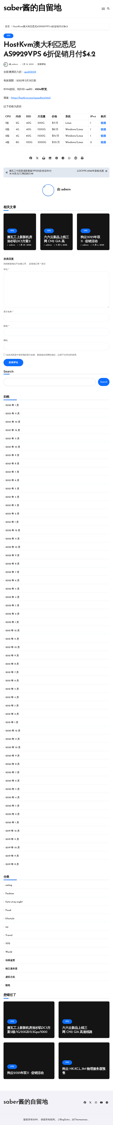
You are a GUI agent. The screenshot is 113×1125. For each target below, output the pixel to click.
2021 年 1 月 (11, 722)
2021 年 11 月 (12, 639)
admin (66, 189)
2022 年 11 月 (12, 539)
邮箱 (6, 326)
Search (9, 371)
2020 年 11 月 (12, 739)
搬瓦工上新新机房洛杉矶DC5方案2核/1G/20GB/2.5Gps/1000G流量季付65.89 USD (28, 1032)
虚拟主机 (10, 977)
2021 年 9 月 (12, 656)
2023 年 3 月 (12, 505)
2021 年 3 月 (12, 706)
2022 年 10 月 (12, 547)
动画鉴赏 (10, 960)
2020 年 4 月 (12, 797)
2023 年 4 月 (12, 497)
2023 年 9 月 (12, 455)
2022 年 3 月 (12, 605)
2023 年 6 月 (12, 480)
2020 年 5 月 (12, 789)
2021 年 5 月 (12, 689)
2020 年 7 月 (12, 772)
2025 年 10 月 (12, 422)
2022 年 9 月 (12, 555)
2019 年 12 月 (12, 831)
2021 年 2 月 (12, 714)
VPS (8, 36)
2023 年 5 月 (12, 489)
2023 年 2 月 (12, 514)
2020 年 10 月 (12, 747)
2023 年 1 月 (12, 522)
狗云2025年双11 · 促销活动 (25, 1073)
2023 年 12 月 (12, 430)
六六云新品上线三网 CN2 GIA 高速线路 (56, 241)
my (6, 927)
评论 (6, 269)
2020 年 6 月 (12, 781)
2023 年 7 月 (12, 472)
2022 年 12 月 (12, 530)
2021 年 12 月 (12, 630)
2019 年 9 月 (12, 856)
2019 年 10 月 (12, 847)
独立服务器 (11, 969)
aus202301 (30, 72)
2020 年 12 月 (12, 731)
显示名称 (8, 312)
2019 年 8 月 (12, 864)
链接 (103, 123)
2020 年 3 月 (12, 806)
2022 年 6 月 (12, 580)
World (8, 952)
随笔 (7, 985)
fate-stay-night (14, 902)
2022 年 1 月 (12, 622)
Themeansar (80, 1120)
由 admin (13, 64)
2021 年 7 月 (12, 672)
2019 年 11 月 (12, 839)
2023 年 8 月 (12, 464)
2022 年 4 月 (12, 597)
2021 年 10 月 (12, 647)
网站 (6, 340)
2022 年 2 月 (12, 614)
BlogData (64, 1120)
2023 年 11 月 (12, 439)
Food (8, 910)
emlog (8, 885)
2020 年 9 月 (12, 756)
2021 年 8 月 (12, 664)
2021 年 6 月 (12, 681)
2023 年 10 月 (12, 447)
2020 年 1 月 (12, 822)
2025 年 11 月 (12, 413)
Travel (8, 935)
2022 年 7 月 (12, 572)
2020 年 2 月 (12, 814)
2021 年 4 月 (12, 697)
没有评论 (42, 64)
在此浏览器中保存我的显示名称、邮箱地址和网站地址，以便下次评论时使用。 (42, 355)
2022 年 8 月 (12, 564)
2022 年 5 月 (12, 589)
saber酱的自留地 (32, 8)
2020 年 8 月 (12, 764)
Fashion (9, 893)
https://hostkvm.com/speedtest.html (30, 98)
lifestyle (9, 919)
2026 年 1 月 (12, 405)
